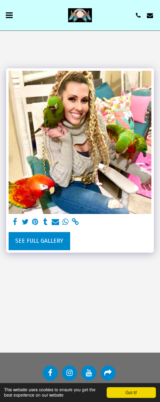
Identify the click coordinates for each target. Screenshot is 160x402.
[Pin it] (35, 222)
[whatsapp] (65, 222)
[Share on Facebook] (15, 222)
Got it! (131, 392)
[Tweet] (25, 222)
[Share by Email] (55, 222)
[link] (75, 222)
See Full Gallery (39, 240)
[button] (9, 15)
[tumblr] (45, 222)
